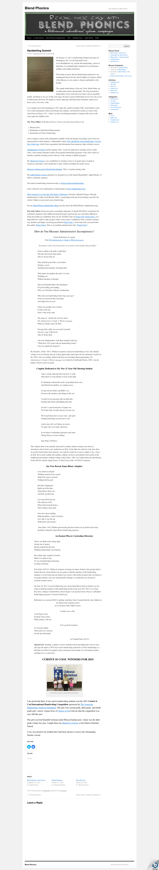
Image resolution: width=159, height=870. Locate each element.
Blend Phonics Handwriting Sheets (46, 205)
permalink (63, 791)
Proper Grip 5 (82, 225)
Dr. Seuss (113, 101)
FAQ (68, 38)
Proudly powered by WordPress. (120, 864)
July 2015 (113, 84)
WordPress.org (114, 122)
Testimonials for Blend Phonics (119, 55)
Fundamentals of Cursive (36, 149)
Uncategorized (114, 109)
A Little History (39, 38)
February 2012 (114, 92)
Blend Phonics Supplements (55, 38)
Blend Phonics (37, 7)
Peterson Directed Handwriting (72, 183)
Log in (112, 115)
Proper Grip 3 (69, 222)
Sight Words (89, 38)
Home (29, 38)
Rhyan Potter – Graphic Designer (119, 57)
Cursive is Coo (64, 710)
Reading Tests (77, 38)
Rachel (112, 76)
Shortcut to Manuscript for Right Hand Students (44, 169)
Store (97, 38)
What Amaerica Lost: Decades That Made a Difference (47, 194)
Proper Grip (80, 216)
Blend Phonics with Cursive (36, 780)
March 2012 (113, 90)
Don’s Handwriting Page (76, 189)
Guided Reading (57, 780)
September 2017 (114, 82)
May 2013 (113, 86)
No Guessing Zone (34, 46)
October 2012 (114, 88)
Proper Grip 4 (41, 225)
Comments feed (114, 120)
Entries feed (113, 118)
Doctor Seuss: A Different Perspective (89, 46)
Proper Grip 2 (90, 216)
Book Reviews (81, 780)
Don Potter (51, 53)
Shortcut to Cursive (37, 161)
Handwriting (46, 791)
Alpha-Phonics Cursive (38, 175)
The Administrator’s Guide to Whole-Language (66, 240)
